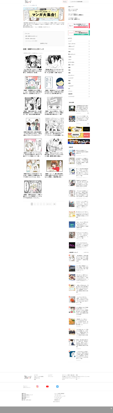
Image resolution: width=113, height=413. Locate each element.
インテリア (70, 78)
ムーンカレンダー (57, 396)
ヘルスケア (70, 86)
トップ (69, 41)
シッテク (63, 396)
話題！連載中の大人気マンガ (31, 36)
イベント (70, 91)
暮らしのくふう (71, 54)
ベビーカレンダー (57, 394)
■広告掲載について (25, 397)
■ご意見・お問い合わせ (26, 399)
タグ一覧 (35, 375)
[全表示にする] (43, 43)
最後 (54, 204)
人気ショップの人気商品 (38, 376)
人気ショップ (71, 46)
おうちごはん (71, 62)
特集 (69, 70)
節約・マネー (71, 64)
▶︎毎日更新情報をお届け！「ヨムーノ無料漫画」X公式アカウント (36, 27)
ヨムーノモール (71, 43)
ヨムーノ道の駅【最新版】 (59, 393)
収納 (69, 51)
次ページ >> (49, 204)
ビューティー (71, 75)
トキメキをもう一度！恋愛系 (31, 40)
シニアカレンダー (57, 398)
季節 (69, 80)
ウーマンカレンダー (58, 397)
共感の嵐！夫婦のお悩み (30, 38)
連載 (69, 72)
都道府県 (70, 93)
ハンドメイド (71, 96)
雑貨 (69, 67)
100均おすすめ (37, 377)
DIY (69, 88)
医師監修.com (57, 399)
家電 (69, 83)
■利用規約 (24, 398)
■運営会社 (24, 393)
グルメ (69, 59)
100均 (69, 57)
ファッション (71, 49)
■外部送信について (25, 396)
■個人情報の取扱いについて (27, 394)
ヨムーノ (25, 5)
